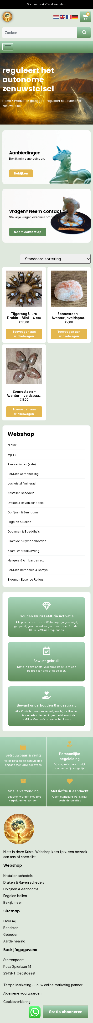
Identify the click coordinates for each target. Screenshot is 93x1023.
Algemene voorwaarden (22, 993)
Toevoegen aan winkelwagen (24, 334)
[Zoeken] (84, 32)
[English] (63, 17)
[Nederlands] (56, 17)
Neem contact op (27, 232)
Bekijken (21, 173)
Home (6, 101)
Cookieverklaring (17, 1002)
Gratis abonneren (66, 1011)
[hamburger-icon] (7, 46)
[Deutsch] (75, 17)
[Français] (69, 17)
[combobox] (39, 32)
